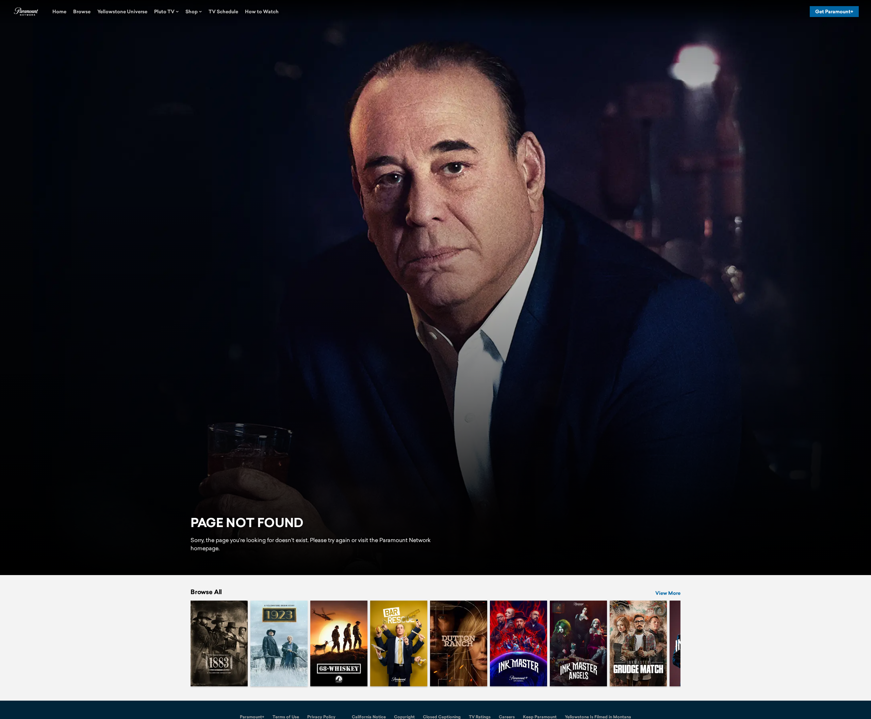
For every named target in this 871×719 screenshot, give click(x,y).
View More (667, 593)
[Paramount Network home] (25, 11)
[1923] (279, 643)
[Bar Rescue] (398, 643)
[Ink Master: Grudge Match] (638, 643)
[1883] (219, 643)
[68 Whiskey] (338, 643)
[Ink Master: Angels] (578, 643)
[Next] (670, 643)
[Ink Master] (518, 643)
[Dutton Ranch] (458, 643)
